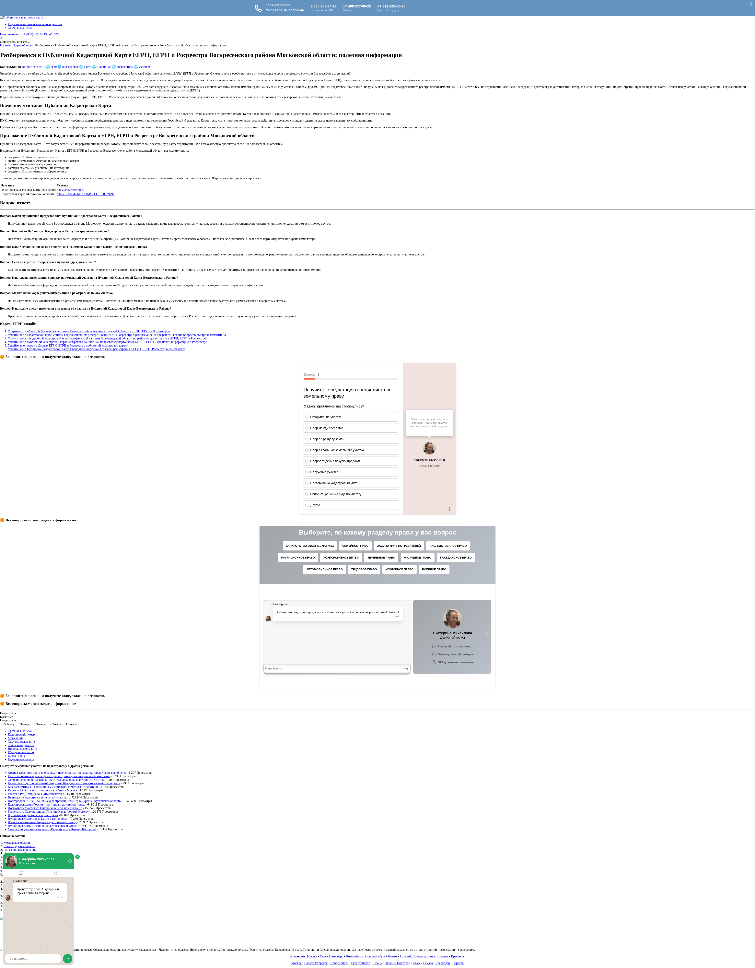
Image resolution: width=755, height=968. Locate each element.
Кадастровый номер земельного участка (35, 24)
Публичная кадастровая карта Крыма (33, 815)
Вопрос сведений (33, 66)
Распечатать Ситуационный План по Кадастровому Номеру (48, 811)
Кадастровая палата (21, 759)
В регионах (297, 956)
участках (145, 66)
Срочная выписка (20, 27)
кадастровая (70, 66)
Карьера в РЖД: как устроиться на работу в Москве (42, 790)
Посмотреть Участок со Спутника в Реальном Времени (45, 808)
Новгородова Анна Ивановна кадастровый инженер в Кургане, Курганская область (64, 801)
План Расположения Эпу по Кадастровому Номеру (42, 822)
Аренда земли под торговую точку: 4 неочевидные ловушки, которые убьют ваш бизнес (67, 772)
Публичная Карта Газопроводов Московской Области (44, 825)
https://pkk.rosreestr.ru (70, 189)
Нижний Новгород (413, 956)
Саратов (458, 963)
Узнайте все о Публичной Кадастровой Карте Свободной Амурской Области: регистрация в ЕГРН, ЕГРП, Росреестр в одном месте (96, 349)
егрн (54, 66)
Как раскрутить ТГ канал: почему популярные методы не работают (53, 786)
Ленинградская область (19, 846)
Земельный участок (21, 745)
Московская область (17, 842)
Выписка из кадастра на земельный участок (37, 797)
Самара (443, 956)
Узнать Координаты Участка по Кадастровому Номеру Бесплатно (52, 829)
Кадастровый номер (21, 734)
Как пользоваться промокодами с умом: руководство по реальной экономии (59, 776)
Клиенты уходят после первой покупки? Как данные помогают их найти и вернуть (64, 783)
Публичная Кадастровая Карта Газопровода (37, 818)
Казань (392, 956)
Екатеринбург (376, 956)
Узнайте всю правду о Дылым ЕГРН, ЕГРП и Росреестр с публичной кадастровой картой (68, 345)
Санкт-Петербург (331, 956)
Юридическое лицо (21, 752)
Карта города (17, 755)
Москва (312, 956)
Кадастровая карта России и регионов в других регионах (46, 804)
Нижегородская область (20, 849)
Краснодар (458, 956)
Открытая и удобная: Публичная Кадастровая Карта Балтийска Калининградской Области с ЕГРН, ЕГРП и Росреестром (89, 331)
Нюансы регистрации (22, 748)
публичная (104, 66)
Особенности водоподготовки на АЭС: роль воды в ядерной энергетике (56, 779)
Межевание (15, 738)
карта (87, 66)
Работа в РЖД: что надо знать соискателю (36, 794)
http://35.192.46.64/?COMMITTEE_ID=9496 (85, 194)
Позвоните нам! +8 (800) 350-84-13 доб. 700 (29, 34)
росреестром (125, 66)
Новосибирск (355, 956)
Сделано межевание (21, 741)
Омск (432, 956)
